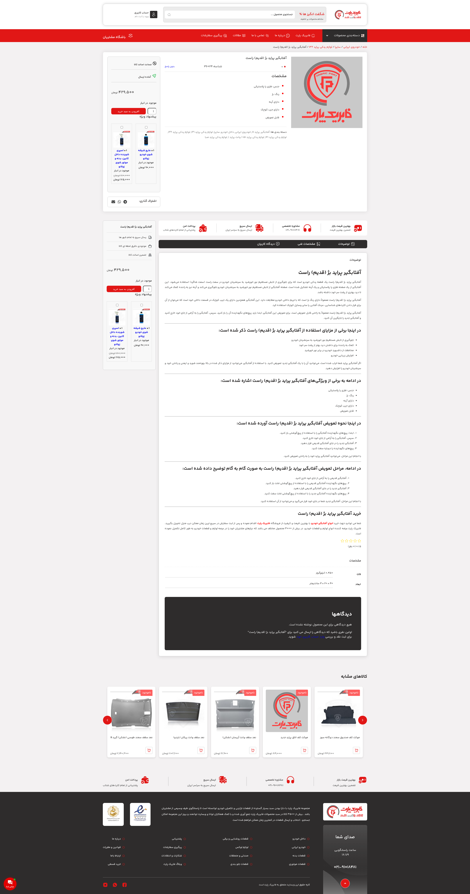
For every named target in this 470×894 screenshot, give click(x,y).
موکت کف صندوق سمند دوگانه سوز (340, 738)
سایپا (338, 47)
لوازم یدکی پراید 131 (202, 132)
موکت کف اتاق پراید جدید (294, 738)
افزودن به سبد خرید (128, 111)
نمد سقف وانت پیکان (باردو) (188, 738)
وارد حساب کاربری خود (311, 637)
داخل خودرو (227, 132)
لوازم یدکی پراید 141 (276, 137)
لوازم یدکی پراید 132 (320, 47)
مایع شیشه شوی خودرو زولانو (145, 155)
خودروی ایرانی (351, 47)
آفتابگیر (265, 132)
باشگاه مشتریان (114, 37)
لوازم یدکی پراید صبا (216, 137)
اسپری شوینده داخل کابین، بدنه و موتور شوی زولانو (121, 159)
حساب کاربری (141, 13)
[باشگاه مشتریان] (130, 35)
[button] (125, 202)
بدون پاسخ (170, 66)
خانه (364, 47)
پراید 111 (256, 132)
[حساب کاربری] (153, 14)
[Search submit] (169, 14)
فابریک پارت (263, 523)
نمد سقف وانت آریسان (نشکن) (239, 738)
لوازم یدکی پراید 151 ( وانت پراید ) (246, 137)
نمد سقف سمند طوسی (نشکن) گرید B (132, 738)
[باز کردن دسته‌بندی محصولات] (327, 35)
